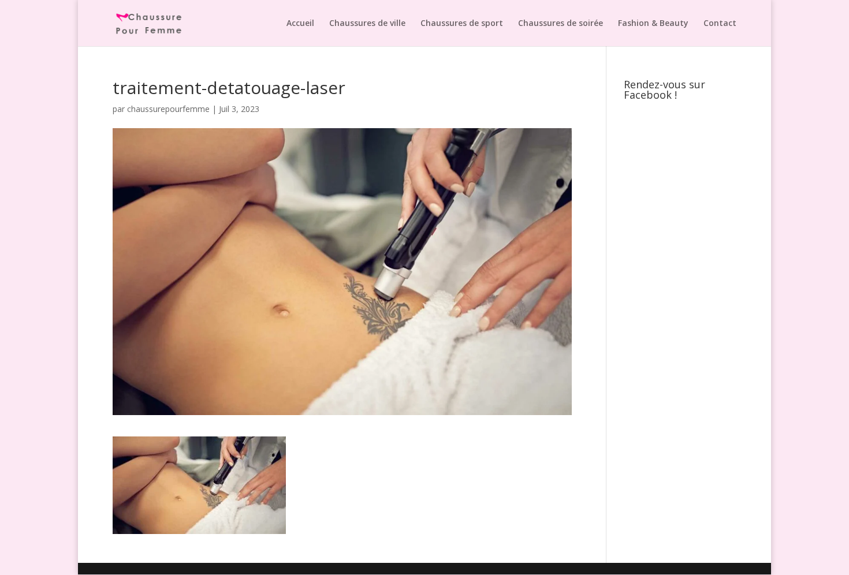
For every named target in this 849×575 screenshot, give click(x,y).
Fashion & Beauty (653, 23)
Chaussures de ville (367, 23)
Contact (719, 23)
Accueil (300, 23)
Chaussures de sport (461, 23)
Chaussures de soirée (560, 23)
